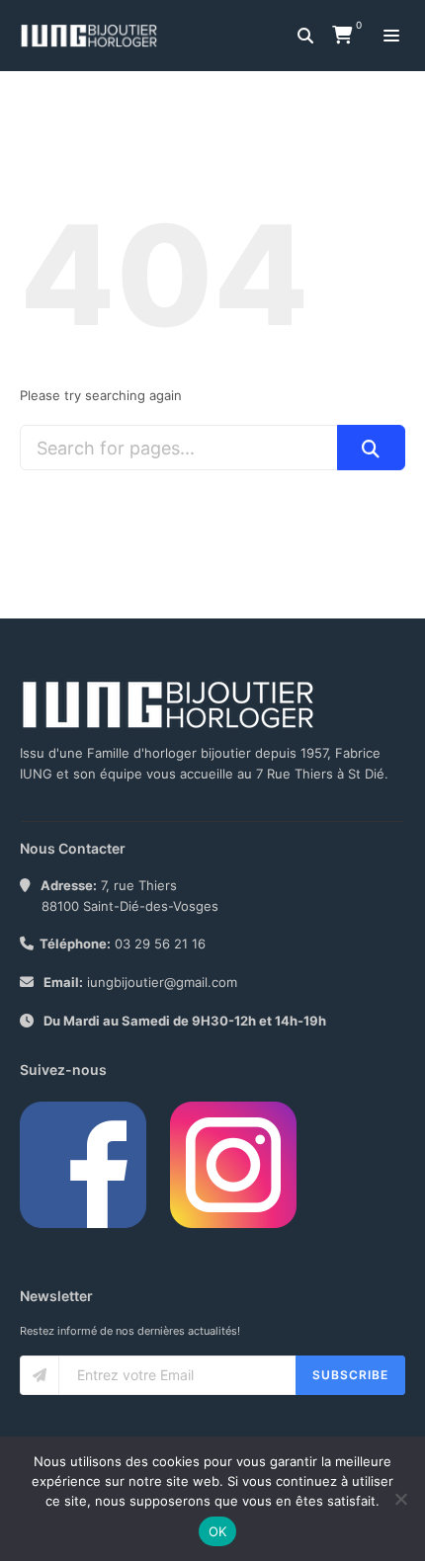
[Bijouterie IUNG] (94, 35)
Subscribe (350, 1374)
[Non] (400, 1499)
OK (218, 1531)
